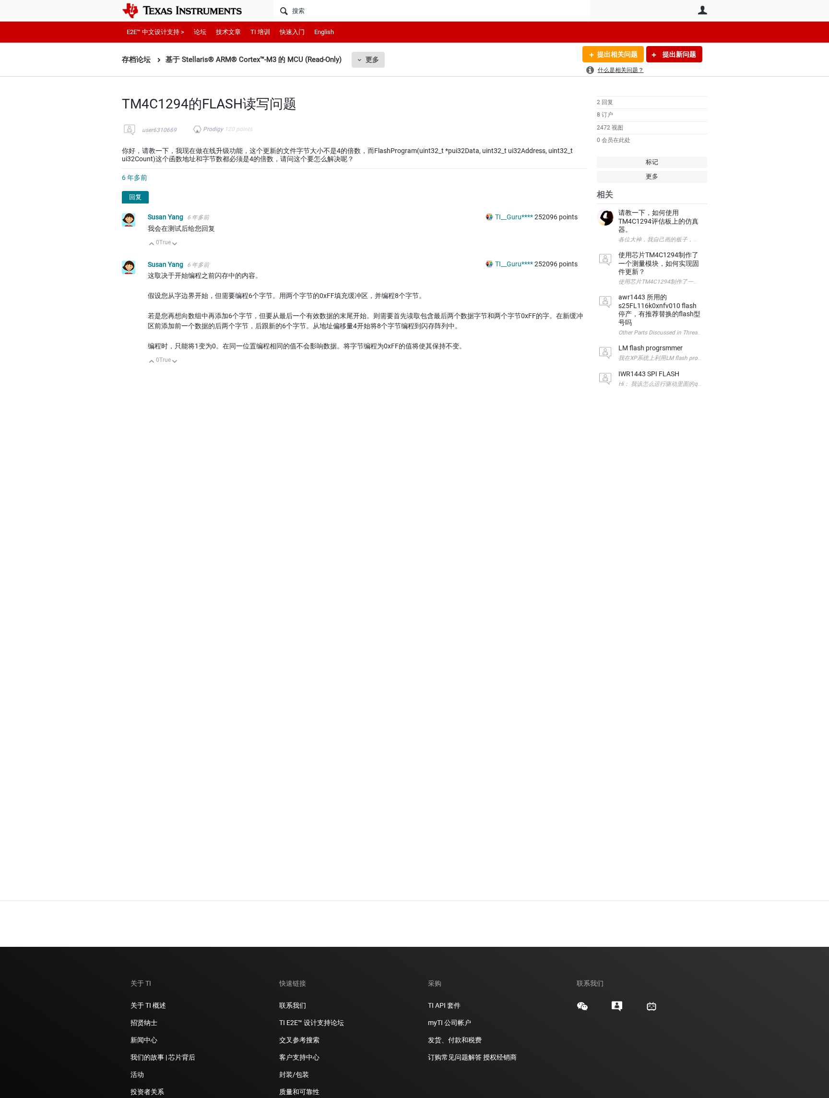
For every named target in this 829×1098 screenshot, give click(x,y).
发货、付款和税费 (455, 1040)
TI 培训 (260, 32)
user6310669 (159, 130)
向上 (152, 244)
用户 (702, 10)
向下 (175, 244)
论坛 (200, 32)
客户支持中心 (299, 1057)
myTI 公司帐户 (449, 1022)
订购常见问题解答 (455, 1057)
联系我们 (292, 1005)
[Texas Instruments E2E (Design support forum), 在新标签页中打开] (617, 1010)
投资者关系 (147, 1092)
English (324, 32)
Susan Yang (166, 217)
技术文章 (228, 32)
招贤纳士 (143, 1022)
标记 (652, 162)
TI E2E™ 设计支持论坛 (311, 1022)
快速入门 (292, 32)
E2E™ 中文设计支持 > (155, 32)
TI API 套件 (444, 1005)
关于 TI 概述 (148, 1005)
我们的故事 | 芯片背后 (162, 1057)
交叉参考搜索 (299, 1040)
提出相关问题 (617, 54)
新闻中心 (143, 1040)
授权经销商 (500, 1057)
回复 (135, 197)
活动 (137, 1074)
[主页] (189, 10)
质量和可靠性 (300, 1092)
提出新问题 (678, 54)
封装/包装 (294, 1074)
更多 (372, 59)
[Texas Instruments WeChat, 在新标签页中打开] (582, 1010)
